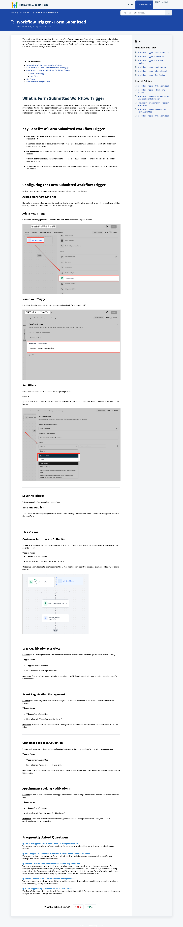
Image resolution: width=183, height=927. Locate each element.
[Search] (168, 12)
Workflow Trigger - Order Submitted (153, 86)
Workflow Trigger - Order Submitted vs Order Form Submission (153, 97)
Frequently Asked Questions (38, 81)
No (79, 906)
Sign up (165, 1)
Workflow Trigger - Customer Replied (150, 61)
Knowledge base (144, 4)
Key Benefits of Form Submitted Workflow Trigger (47, 67)
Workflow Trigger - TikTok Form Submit (151, 91)
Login (157, 1)
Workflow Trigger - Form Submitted (153, 52)
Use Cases (30, 79)
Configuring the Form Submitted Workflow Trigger (48, 70)
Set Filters (34, 76)
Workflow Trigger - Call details (151, 56)
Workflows (40, 12)
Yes (91, 906)
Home (130, 4)
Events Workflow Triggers (59, 12)
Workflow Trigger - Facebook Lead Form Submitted (152, 110)
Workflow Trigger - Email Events (152, 67)
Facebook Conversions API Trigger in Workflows (153, 104)
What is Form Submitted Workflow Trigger (44, 65)
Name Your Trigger (38, 73)
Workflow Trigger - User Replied (151, 75)
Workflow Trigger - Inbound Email (152, 71)
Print (140, 41)
